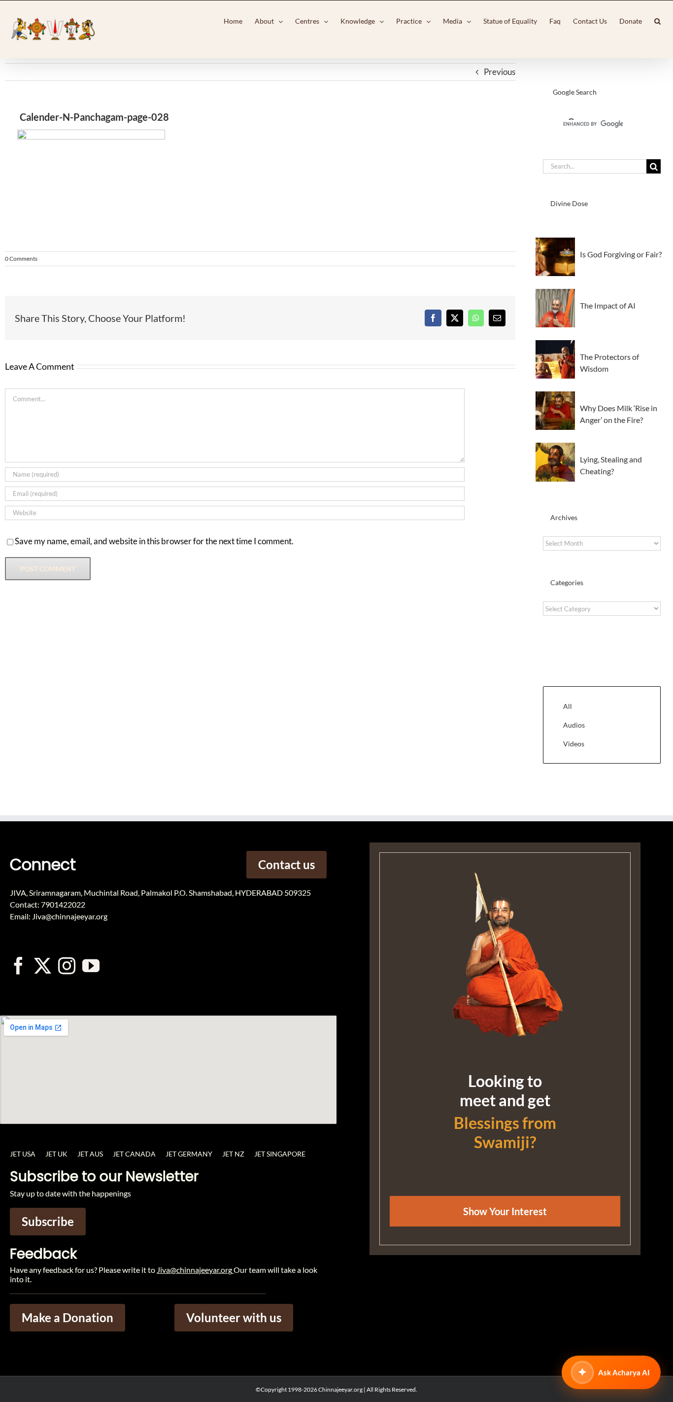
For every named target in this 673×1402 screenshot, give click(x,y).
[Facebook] (433, 318)
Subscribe (48, 1221)
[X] (454, 318)
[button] (657, 21)
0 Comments (21, 258)
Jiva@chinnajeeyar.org (194, 1269)
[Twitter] (42, 965)
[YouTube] (91, 965)
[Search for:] (594, 165)
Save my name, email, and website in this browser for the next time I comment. (154, 541)
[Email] (497, 318)
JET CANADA (134, 1154)
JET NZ (233, 1154)
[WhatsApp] (476, 318)
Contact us (286, 864)
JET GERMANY (189, 1154)
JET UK (56, 1154)
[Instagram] (66, 965)
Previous (499, 72)
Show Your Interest (505, 1211)
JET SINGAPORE (279, 1154)
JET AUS (90, 1154)
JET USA (22, 1154)
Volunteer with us (233, 1317)
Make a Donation (67, 1317)
